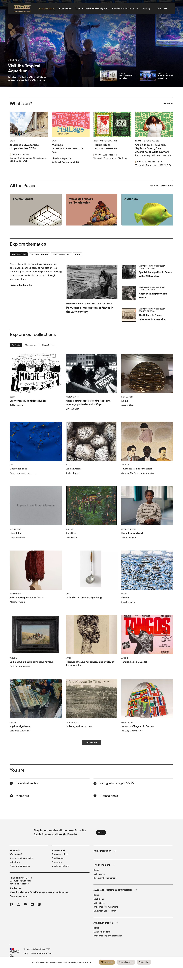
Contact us (15, 888)
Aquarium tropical (120, 8)
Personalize (144, 962)
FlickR (32, 904)
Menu (160, 8)
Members (22, 795)
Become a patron (60, 854)
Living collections (101, 932)
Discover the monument (104, 878)
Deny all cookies (126, 962)
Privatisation (57, 858)
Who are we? (16, 854)
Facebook (11, 904)
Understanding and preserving (107, 936)
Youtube (25, 904)
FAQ (26, 953)
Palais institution (46, 8)
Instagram (18, 904)
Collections (99, 874)
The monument (64, 8)
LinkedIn (39, 904)
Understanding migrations (105, 907)
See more (168, 104)
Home (96, 870)
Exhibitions (98, 899)
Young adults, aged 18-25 (116, 783)
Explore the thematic (21, 285)
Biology (77, 254)
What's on (133, 8)
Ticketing (145, 8)
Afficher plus (91, 742)
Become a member (19, 896)
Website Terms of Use (41, 953)
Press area (57, 862)
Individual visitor (27, 783)
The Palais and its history (39, 254)
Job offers (15, 862)
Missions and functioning (21, 858)
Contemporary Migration (61, 254)
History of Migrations (19, 254)
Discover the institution (161, 186)
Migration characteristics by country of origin (89, 304)
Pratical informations (20, 866)
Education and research (104, 911)
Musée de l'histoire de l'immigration (92, 8)
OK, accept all (107, 962)
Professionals (108, 795)
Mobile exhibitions (60, 866)
